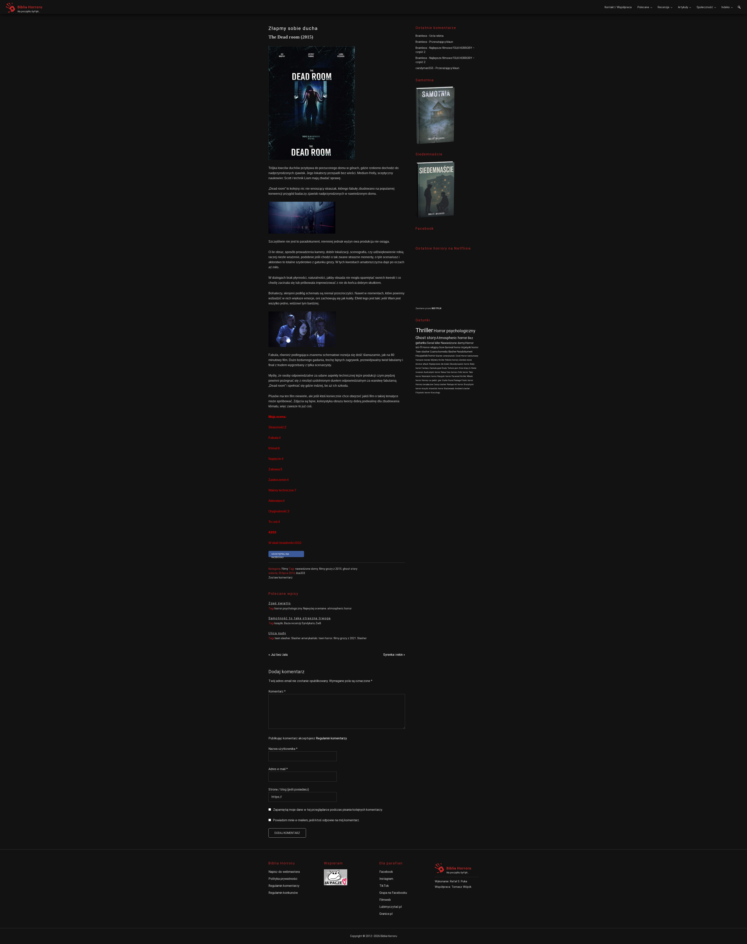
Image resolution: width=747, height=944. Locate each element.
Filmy (285, 568)
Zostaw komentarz (280, 577)
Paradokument (465, 351)
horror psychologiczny (288, 608)
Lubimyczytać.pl (390, 907)
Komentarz (277, 691)
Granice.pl (386, 914)
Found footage (454, 380)
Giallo (444, 380)
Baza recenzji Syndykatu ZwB (302, 623)
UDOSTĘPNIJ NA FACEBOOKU (280, 555)
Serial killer (433, 343)
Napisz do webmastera (284, 872)
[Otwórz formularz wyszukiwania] (739, 8)
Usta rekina (436, 35)
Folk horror (463, 372)
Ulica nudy (277, 633)
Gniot (458, 356)
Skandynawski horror (459, 364)
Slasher (362, 638)
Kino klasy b (464, 368)
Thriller (424, 330)
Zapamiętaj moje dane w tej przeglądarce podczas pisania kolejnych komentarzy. (328, 810)
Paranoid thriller (459, 376)
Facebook (386, 872)
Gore (441, 347)
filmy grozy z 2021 (344, 638)
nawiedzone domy (306, 568)
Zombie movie (465, 360)
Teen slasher (422, 351)
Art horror (458, 384)
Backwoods (449, 388)
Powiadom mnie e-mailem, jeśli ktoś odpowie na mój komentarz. (316, 820)
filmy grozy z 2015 (330, 568)
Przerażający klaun (441, 41)
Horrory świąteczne (424, 384)
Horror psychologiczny (454, 330)
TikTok (384, 886)
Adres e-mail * (278, 769)
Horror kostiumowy (469, 356)
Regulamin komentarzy (331, 738)
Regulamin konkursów (283, 893)
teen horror (325, 638)
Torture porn (453, 368)
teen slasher (282, 638)
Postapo (450, 384)
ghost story (350, 568)
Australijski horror (432, 372)
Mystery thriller (438, 360)
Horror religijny (430, 347)
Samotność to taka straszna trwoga (299, 618)
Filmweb (385, 900)
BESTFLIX (436, 308)
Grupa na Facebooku (393, 893)
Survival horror (453, 347)
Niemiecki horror (429, 376)
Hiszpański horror (425, 355)
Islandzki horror (436, 388)
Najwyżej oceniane (314, 608)
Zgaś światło (279, 603)
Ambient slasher (462, 388)
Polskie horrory (452, 360)
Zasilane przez (424, 308)
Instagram (386, 879)
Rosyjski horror (444, 376)
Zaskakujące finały (438, 368)
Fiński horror (467, 380)
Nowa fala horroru (449, 372)
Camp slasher (440, 384)
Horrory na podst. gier (431, 380)
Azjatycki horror (469, 347)
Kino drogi (435, 392)
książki (278, 623)
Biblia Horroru (30, 7)
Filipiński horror (423, 392)
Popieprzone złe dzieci (439, 364)
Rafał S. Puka (458, 881)
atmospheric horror (339, 608)
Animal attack (422, 364)
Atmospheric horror (451, 338)
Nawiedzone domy (453, 343)
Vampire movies (423, 360)
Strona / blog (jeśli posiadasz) (288, 789)
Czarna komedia (439, 351)
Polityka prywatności (282, 879)
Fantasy (425, 368)
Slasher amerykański (304, 638)
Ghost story (426, 337)
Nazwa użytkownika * (282, 749)
